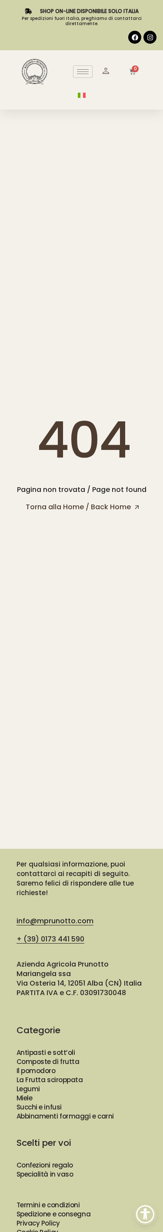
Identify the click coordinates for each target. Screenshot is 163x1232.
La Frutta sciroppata (50, 1079)
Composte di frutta (48, 1061)
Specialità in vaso (45, 1174)
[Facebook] (134, 37)
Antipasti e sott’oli (46, 1052)
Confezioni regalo (45, 1165)
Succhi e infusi (39, 1107)
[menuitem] (81, 95)
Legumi (28, 1088)
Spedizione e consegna (54, 1214)
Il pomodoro (36, 1070)
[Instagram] (149, 37)
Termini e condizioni (48, 1204)
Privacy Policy (38, 1223)
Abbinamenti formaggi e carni (65, 1116)
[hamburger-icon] (83, 71)
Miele (25, 1098)
